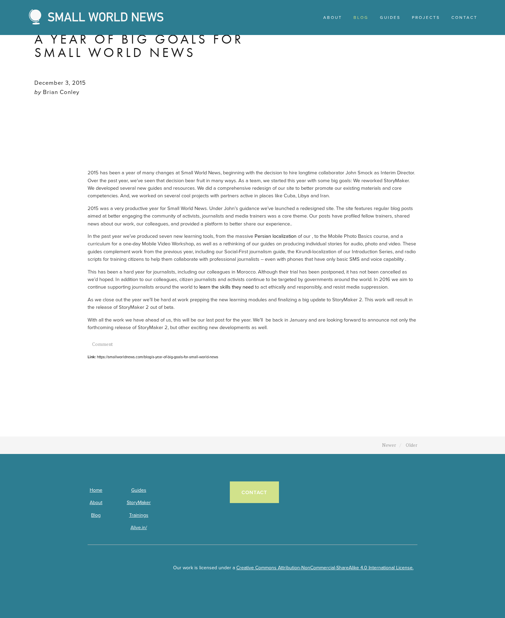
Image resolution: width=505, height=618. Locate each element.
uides (140, 490)
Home (96, 490)
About (96, 502)
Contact (254, 492)
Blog (96, 515)
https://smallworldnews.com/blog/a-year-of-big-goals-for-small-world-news (157, 357)
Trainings (138, 515)
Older (411, 445)
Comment (102, 344)
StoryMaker (139, 502)
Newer (389, 445)
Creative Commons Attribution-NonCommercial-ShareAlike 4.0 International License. (325, 567)
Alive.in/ (139, 527)
